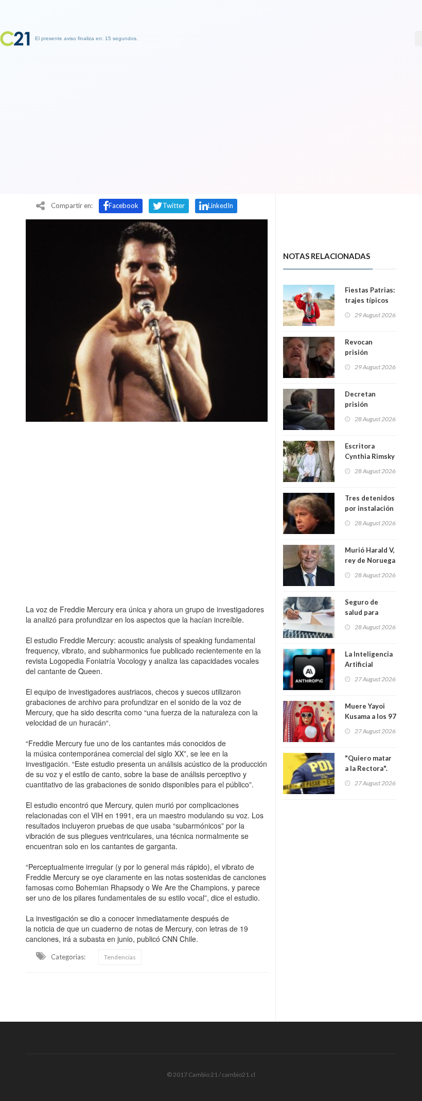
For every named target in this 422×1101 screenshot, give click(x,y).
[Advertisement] (147, 510)
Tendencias (120, 957)
